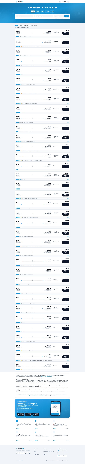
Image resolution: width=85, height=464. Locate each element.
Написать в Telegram (62, 455)
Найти (67, 16)
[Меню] (68, 2)
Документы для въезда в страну (22, 423)
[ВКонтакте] (21, 453)
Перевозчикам (45, 452)
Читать (17, 428)
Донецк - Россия (42, 395)
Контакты (35, 452)
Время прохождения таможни (22, 434)
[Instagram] (27, 453)
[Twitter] (29, 453)
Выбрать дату (65, 33)
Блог (35, 451)
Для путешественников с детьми (59, 423)
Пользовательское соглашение (51, 460)
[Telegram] (17, 453)
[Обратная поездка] (35, 16)
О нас (35, 449)
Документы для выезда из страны (41, 423)
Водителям (45, 454)
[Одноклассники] (23, 453)
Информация (36, 454)
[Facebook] (25, 453)
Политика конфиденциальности (63, 460)
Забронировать (55, 413)
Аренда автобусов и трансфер (48, 451)
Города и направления (47, 449)
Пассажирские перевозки (33, 395)
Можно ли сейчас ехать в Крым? (59, 434)
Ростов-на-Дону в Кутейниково (46, 376)
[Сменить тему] (60, 2)
